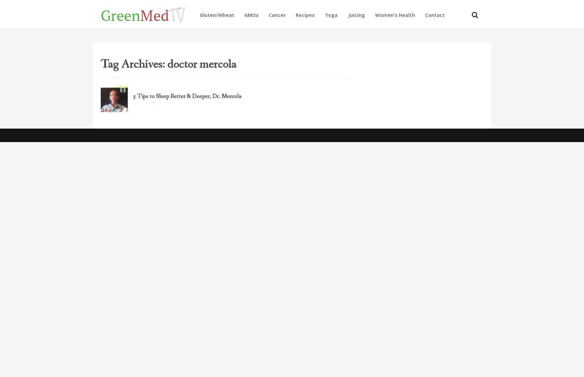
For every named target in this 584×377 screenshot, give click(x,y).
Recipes (305, 15)
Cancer (277, 15)
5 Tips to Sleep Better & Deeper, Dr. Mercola (187, 96)
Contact (435, 15)
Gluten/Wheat (217, 15)
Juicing (356, 15)
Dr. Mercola (142, 103)
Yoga (331, 15)
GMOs (251, 15)
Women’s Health (395, 15)
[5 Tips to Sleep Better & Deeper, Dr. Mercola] (114, 98)
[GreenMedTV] (148, 14)
